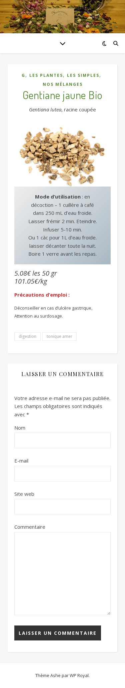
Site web (24, 493)
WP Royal (79, 675)
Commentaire (29, 526)
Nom (19, 427)
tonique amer (59, 336)
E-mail (21, 460)
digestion (27, 336)
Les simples (83, 75)
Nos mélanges (63, 84)
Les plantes (46, 75)
